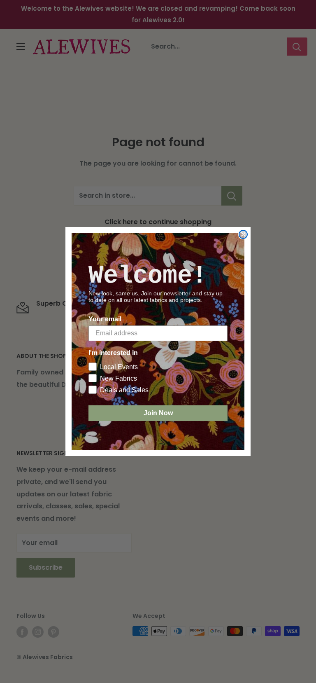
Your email (104, 319)
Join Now (158, 412)
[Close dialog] (243, 234)
